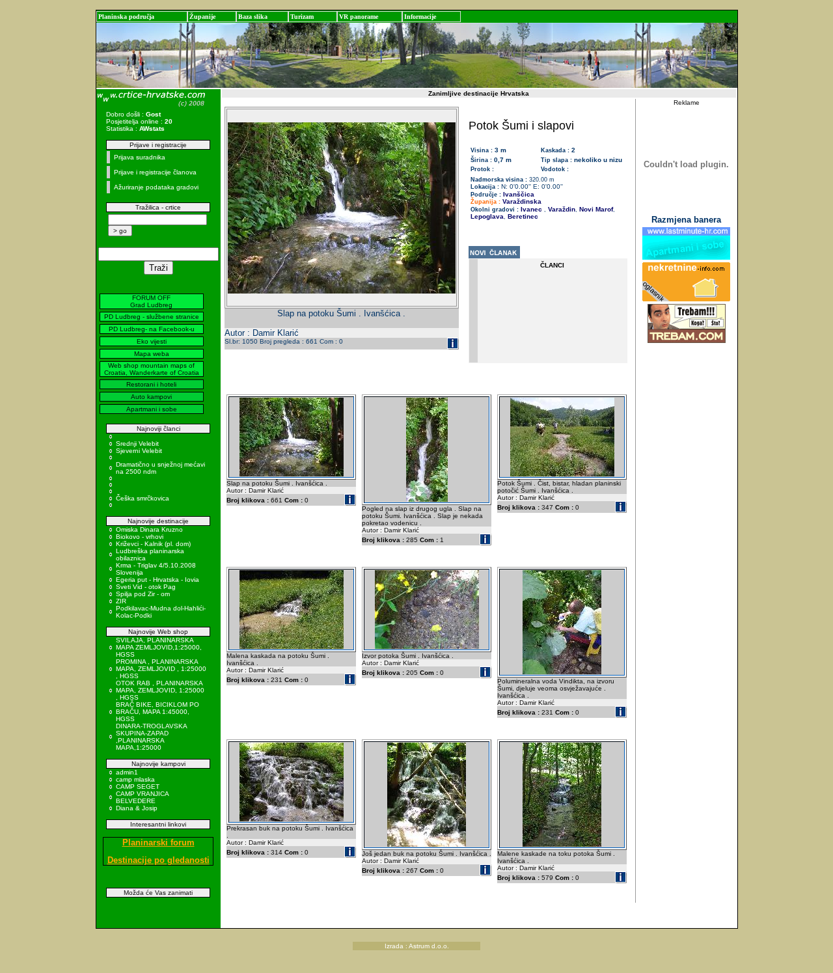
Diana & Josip (136, 808)
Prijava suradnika (139, 157)
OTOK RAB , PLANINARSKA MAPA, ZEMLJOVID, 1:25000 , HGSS (160, 690)
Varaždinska (521, 201)
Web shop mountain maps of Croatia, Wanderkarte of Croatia (151, 369)
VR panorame (358, 16)
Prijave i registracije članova (155, 172)
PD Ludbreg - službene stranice (151, 316)
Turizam (302, 16)
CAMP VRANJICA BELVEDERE (142, 797)
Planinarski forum (158, 842)
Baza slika (252, 16)
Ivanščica (518, 194)
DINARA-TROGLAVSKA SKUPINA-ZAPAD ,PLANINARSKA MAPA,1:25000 (151, 736)
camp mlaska (135, 779)
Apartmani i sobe (151, 409)
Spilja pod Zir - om (143, 593)
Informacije (420, 16)
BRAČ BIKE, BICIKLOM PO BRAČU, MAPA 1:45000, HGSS (157, 711)
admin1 (127, 772)
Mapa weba (151, 353)
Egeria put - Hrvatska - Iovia (157, 579)
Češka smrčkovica (142, 498)
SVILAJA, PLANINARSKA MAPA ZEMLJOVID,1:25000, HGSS (159, 647)
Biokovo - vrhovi (139, 536)
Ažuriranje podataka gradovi (156, 187)
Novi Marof (595, 209)
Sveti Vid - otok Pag (146, 586)
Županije (202, 16)
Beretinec (522, 216)
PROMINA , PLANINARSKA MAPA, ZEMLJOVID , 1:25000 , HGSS (161, 668)
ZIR (121, 601)
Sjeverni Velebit (139, 450)
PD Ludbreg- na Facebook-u (152, 329)
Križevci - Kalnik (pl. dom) (153, 543)
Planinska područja (126, 16)
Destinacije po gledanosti (158, 860)
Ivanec (531, 209)
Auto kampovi (151, 396)
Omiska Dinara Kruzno (149, 529)
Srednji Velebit (137, 443)
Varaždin (560, 209)
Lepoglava (487, 216)
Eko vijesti (152, 341)
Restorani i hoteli (151, 384)
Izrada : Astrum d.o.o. (417, 946)
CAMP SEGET (137, 786)
